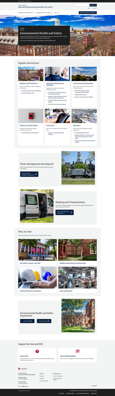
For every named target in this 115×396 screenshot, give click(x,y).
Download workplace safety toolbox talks (31, 90)
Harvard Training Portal (58, 376)
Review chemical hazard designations (57, 104)
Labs (56, 12)
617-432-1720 (24, 383)
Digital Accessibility (70, 393)
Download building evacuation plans (30, 132)
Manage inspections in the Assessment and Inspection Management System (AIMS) (84, 136)
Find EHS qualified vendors (28, 93)
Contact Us (94, 8)
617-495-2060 (24, 379)
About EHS (42, 376)
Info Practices (94, 393)
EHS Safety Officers (44, 381)
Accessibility (61, 393)
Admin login (94, 385)
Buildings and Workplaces (25, 12)
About (89, 8)
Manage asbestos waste (81, 94)
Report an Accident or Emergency (88, 12)
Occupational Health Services (57, 379)
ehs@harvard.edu (24, 386)
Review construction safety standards (84, 97)
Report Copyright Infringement (82, 393)
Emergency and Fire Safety (43, 12)
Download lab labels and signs (82, 132)
